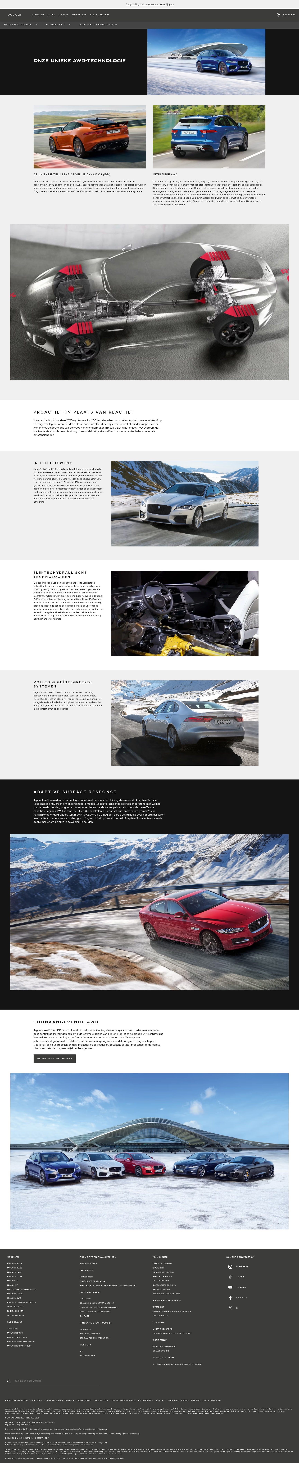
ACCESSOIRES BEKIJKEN (164, 1285)
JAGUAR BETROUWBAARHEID (21, 1342)
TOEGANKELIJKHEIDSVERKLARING (184, 1400)
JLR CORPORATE (146, 1400)
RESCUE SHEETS (161, 1316)
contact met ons (128, 1413)
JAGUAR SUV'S (14, 1298)
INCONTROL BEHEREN (163, 1272)
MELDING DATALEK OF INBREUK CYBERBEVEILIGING (177, 1364)
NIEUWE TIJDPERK (15, 1315)
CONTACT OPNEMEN (163, 1264)
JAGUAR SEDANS (15, 1294)
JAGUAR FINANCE (88, 1264)
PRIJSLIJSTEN (86, 1277)
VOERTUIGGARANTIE (163, 1329)
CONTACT (84, 1316)
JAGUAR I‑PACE (14, 1272)
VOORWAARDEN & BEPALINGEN (59, 1400)
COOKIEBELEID (101, 1400)
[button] (38, 15)
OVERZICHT (12, 1329)
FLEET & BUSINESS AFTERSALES (95, 1312)
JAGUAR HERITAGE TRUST (19, 1346)
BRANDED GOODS (161, 1289)
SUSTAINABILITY (87, 1356)
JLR (81, 1351)
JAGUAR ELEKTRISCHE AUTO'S (21, 1302)
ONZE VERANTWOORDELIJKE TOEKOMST (99, 1307)
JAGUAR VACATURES (17, 1337)
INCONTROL (85, 1329)
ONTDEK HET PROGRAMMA (93, 1281)
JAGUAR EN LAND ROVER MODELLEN (97, 1303)
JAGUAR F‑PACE (14, 1268)
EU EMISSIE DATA (15, 1311)
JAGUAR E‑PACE (14, 1264)
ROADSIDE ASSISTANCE (164, 1347)
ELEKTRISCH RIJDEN (162, 1277)
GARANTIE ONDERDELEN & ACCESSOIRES (172, 1333)
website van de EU (228, 1411)
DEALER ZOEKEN (161, 1281)
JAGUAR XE (12, 1281)
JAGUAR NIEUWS (15, 1333)
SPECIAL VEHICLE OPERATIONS (22, 1289)
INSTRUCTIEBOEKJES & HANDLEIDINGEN (172, 1311)
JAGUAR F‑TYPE (14, 1277)
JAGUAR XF (12, 1285)
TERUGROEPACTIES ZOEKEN (166, 1294)
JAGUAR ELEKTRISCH (90, 1334)
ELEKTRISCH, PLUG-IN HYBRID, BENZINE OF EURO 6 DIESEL (108, 1286)
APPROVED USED (15, 1307)
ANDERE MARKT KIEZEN (16, 1400)
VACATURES (36, 1400)
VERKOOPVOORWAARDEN (123, 1400)
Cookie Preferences (212, 1400)
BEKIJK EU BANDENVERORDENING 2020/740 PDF (27, 1438)
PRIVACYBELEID (84, 1400)
